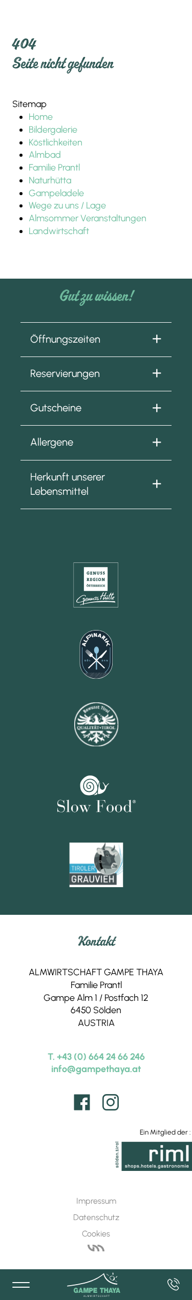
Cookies (96, 1234)
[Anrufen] (173, 1284)
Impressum (96, 1201)
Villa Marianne (96, 1248)
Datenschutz (96, 1217)
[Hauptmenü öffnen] (21, 1284)
